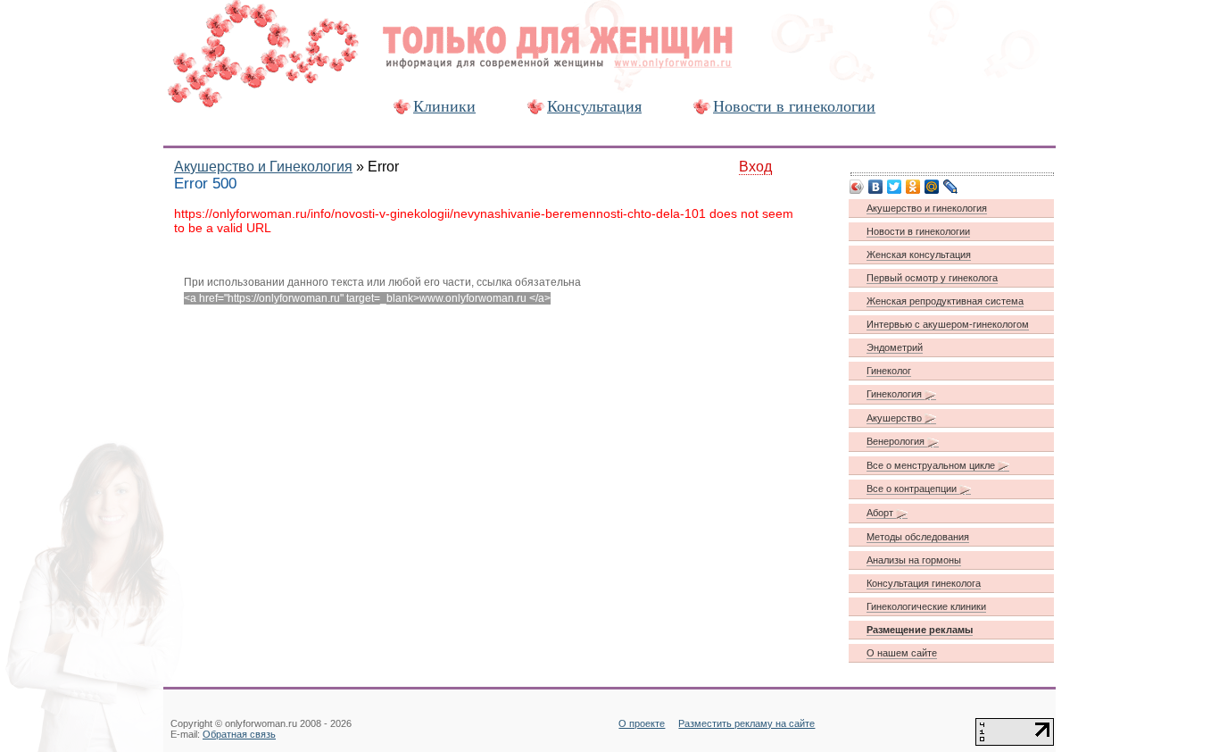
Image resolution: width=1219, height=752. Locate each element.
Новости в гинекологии (794, 106)
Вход (755, 166)
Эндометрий (895, 347)
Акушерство (896, 418)
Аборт (881, 512)
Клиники (444, 106)
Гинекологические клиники (926, 606)
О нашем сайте (902, 653)
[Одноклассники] (913, 186)
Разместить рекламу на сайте (746, 723)
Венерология (897, 441)
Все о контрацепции (913, 488)
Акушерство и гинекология (927, 208)
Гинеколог (889, 370)
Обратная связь (239, 734)
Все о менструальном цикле (932, 465)
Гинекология (896, 394)
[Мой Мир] (932, 186)
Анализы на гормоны (914, 560)
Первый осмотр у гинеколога (932, 277)
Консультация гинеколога (924, 583)
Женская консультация (919, 254)
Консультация (594, 106)
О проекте (641, 723)
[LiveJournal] (950, 186)
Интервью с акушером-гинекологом (948, 324)
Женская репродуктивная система (945, 301)
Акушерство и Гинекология (263, 166)
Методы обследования (918, 536)
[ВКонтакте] (876, 186)
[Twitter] (894, 186)
